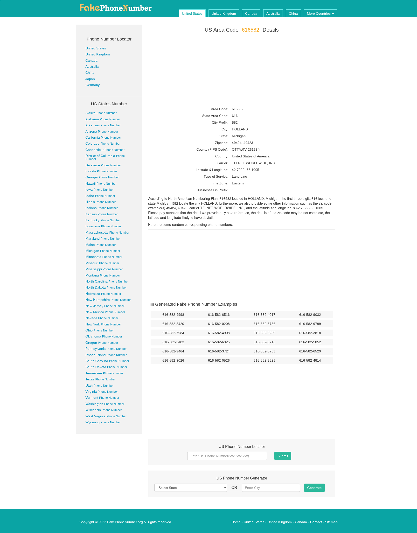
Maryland (103, 238)
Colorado (102, 143)
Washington (104, 404)
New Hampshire (108, 300)
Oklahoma (103, 336)
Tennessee (104, 373)
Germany (92, 85)
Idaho (100, 196)
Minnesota (103, 257)
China (293, 13)
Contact (316, 522)
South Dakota (106, 367)
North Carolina (107, 281)
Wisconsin (103, 410)
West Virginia (105, 416)
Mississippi (104, 269)
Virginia (101, 391)
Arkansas (103, 125)
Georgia (102, 177)
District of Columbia (105, 157)
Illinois (100, 202)
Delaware (103, 165)
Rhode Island (106, 355)
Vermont (102, 397)
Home (236, 522)
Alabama (102, 119)
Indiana (101, 208)
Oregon (101, 342)
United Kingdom (224, 13)
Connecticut (105, 150)
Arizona (101, 131)
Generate (314, 488)
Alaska (101, 113)
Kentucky (102, 220)
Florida (101, 171)
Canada (251, 13)
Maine (100, 245)
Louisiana (103, 226)
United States (192, 13)
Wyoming (103, 422)
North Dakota (106, 287)
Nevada (101, 318)
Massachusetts (107, 232)
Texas (100, 379)
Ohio (99, 330)
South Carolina (107, 361)
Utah (99, 385)
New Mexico (105, 312)
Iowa (99, 189)
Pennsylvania (106, 349)
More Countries (319, 13)
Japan (90, 79)
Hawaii (101, 183)
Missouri (102, 263)
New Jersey (104, 306)
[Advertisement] (242, 71)
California (103, 137)
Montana (102, 275)
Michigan (102, 251)
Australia (273, 13)
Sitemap (331, 522)
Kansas (101, 214)
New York (103, 324)
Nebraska (103, 294)
